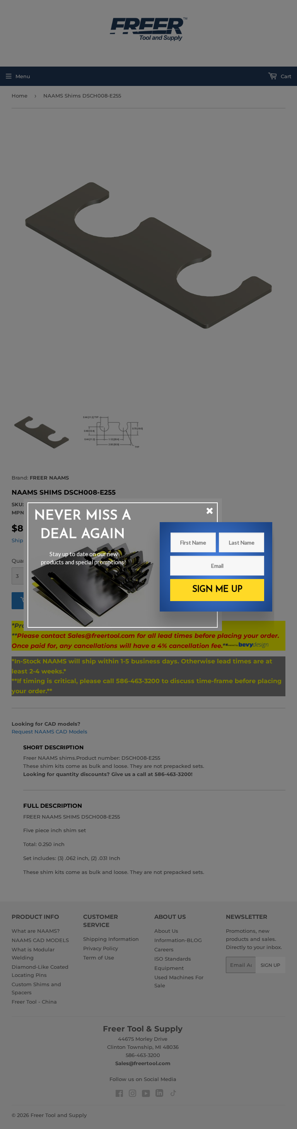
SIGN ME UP (217, 589)
